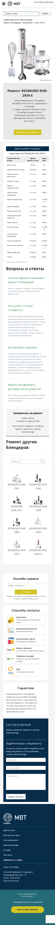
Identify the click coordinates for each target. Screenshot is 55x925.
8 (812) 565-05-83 (11, 881)
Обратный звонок (27, 909)
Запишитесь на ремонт (28, 413)
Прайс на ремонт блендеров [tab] (27, 148)
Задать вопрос (16, 796)
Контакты (7, 855)
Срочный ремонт (11, 840)
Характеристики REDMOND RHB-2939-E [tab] (27, 153)
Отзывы (7, 850)
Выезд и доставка (11, 835)
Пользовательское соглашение (27, 902)
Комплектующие (10, 845)
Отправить (26, 592)
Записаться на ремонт (27, 132)
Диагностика (9, 830)
